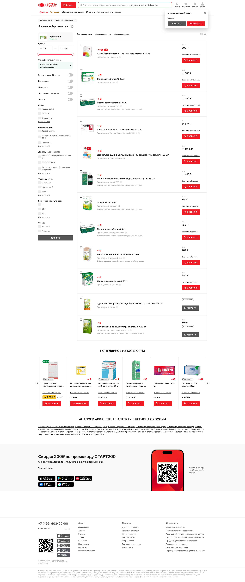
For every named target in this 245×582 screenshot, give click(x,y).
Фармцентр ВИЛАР (116, 233)
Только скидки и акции (48, 93)
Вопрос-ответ (128, 541)
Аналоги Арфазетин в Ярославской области (164, 432)
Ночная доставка (129, 534)
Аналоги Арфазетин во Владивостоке (87, 434)
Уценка (118, 12)
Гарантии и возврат (130, 531)
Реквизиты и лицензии (175, 527)
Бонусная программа (74, 12)
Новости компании (86, 551)
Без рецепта (43, 81)
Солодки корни (49, 162)
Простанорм (48, 109)
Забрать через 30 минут (49, 75)
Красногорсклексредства (119, 330)
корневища (47, 187)
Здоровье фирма (115, 258)
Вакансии (82, 541)
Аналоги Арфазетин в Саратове (121, 427)
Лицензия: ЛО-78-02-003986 (54, 562)
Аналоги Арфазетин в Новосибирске (91, 427)
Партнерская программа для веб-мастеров (185, 551)
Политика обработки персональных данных (185, 534)
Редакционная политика (176, 544)
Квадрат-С (47, 143)
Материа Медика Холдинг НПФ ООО (56, 136)
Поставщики (83, 544)
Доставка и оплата (130, 527)
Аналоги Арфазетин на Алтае (57, 434)
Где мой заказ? (129, 537)
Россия (46, 226)
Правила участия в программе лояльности (185, 537)
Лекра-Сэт (113, 285)
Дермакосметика (105, 12)
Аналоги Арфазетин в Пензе (121, 429)
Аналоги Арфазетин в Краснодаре (151, 427)
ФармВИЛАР (48, 131)
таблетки (46, 182)
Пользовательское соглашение (179, 531)
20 (44, 214)
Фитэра (112, 307)
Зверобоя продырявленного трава (56, 156)
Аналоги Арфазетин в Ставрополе (101, 432)
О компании (83, 527)
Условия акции (45, 468)
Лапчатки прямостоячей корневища (130, 261)
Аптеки (91, 12)
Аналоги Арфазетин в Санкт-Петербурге (56, 427)
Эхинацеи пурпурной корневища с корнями (56, 168)
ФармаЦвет (47, 118)
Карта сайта (127, 547)
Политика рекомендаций (177, 547)
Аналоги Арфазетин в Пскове (147, 429)
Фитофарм (113, 206)
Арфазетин (55, 36)
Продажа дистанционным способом (182, 541)
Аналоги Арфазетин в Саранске (72, 432)
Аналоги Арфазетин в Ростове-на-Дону (178, 429)
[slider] (38, 54)
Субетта (46, 113)
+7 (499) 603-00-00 (53, 523)
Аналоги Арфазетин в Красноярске (92, 429)
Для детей (43, 87)
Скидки (56, 12)
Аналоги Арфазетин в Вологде (180, 427)
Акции (45, 12)
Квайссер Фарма (115, 158)
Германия (46, 231)
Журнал (81, 534)
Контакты (82, 547)
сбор (44, 192)
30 (44, 209)
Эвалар (112, 82)
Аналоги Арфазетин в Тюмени (130, 432)
